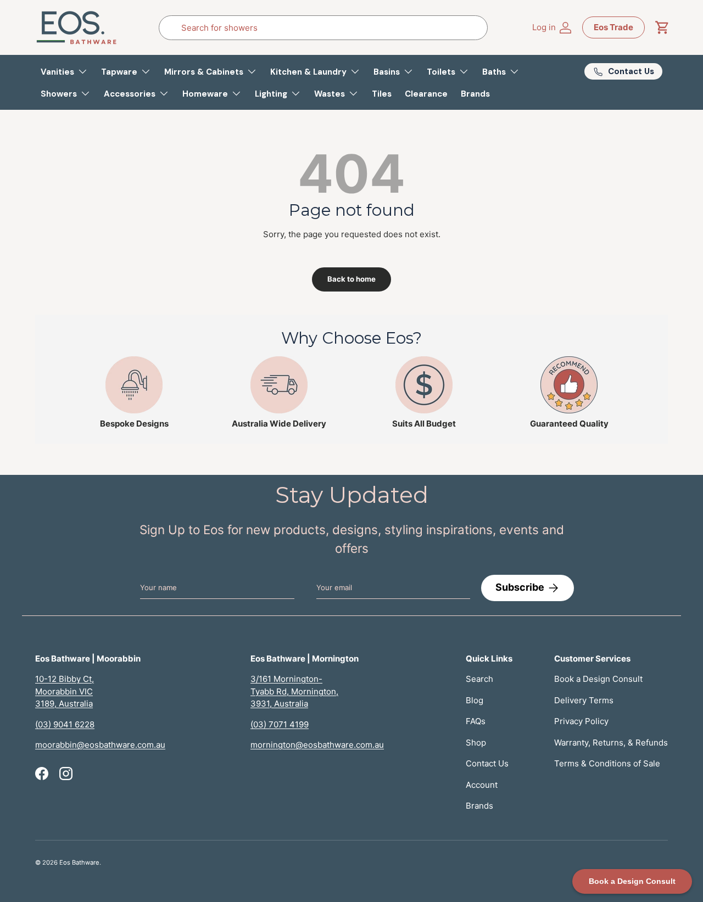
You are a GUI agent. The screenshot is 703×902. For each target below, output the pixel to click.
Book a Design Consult (598, 679)
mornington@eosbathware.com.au (317, 744)
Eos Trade (613, 27)
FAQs (476, 721)
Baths (494, 71)
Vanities (57, 71)
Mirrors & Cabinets (203, 71)
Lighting (271, 93)
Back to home (351, 278)
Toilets (441, 71)
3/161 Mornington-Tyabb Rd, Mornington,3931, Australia (294, 691)
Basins (386, 71)
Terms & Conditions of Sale (607, 763)
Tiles (382, 93)
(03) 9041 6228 (64, 724)
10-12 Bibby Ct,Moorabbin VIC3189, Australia (64, 691)
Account (482, 785)
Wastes (329, 93)
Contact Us (487, 763)
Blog (474, 700)
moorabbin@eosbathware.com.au (100, 744)
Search (479, 679)
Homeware (205, 93)
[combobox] (323, 27)
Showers (59, 93)
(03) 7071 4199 (279, 724)
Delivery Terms (583, 700)
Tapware (119, 71)
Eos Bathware (79, 862)
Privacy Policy (581, 721)
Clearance (426, 93)
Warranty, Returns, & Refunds (611, 742)
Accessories (129, 93)
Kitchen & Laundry (308, 71)
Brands (475, 93)
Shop (476, 742)
